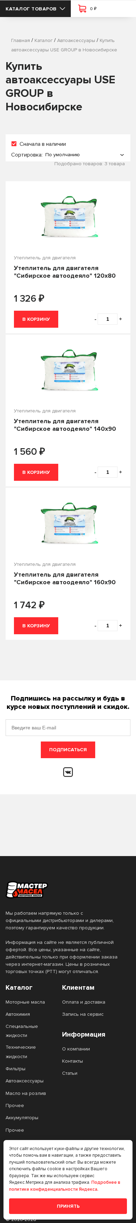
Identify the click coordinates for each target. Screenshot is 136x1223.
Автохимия (18, 1014)
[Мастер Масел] (62, 889)
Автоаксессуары (25, 1081)
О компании (76, 1049)
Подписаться (68, 750)
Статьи (69, 1073)
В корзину (36, 319)
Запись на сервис (83, 1014)
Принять (68, 1206)
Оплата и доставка (83, 1002)
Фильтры (15, 1069)
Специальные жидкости (22, 1030)
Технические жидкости (21, 1051)
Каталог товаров (31, 9)
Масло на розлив (26, 1093)
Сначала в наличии (43, 144)
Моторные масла (25, 1002)
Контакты (72, 1061)
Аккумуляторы (22, 1118)
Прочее (15, 1105)
